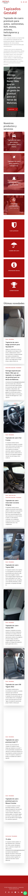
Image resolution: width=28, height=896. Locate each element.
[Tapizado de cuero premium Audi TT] (14, 734)
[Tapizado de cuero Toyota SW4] (14, 558)
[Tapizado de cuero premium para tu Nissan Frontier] (14, 792)
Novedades (11, 339)
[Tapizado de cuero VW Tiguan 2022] (14, 677)
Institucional (8, 836)
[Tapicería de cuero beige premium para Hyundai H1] (14, 335)
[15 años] (14, 843)
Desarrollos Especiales (11, 367)
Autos (7, 339)
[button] (25, 893)
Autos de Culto (12, 495)
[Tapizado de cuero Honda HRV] (14, 618)
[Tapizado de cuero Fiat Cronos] (14, 431)
